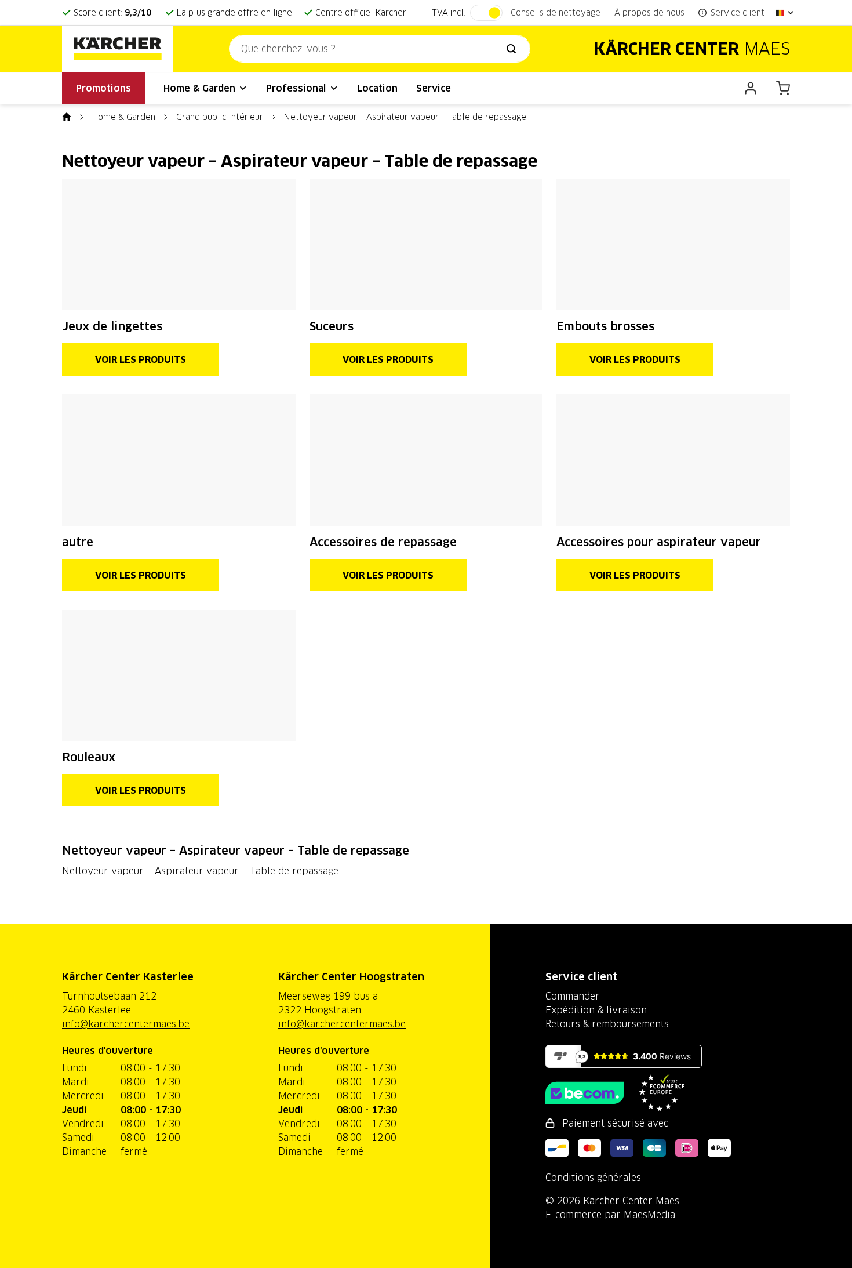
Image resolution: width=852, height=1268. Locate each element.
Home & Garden (200, 88)
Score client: (112, 12)
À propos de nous (649, 12)
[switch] (486, 13)
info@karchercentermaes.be (126, 1024)
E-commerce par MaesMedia (610, 1214)
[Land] (785, 12)
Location (377, 88)
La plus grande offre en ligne (234, 12)
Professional (297, 88)
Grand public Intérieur (219, 117)
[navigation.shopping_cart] (783, 88)
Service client (581, 976)
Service (433, 88)
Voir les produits (140, 359)
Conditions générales (593, 1177)
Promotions (103, 88)
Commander (572, 996)
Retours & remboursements (607, 1024)
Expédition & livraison (596, 1010)
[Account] (750, 88)
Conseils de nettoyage (555, 12)
